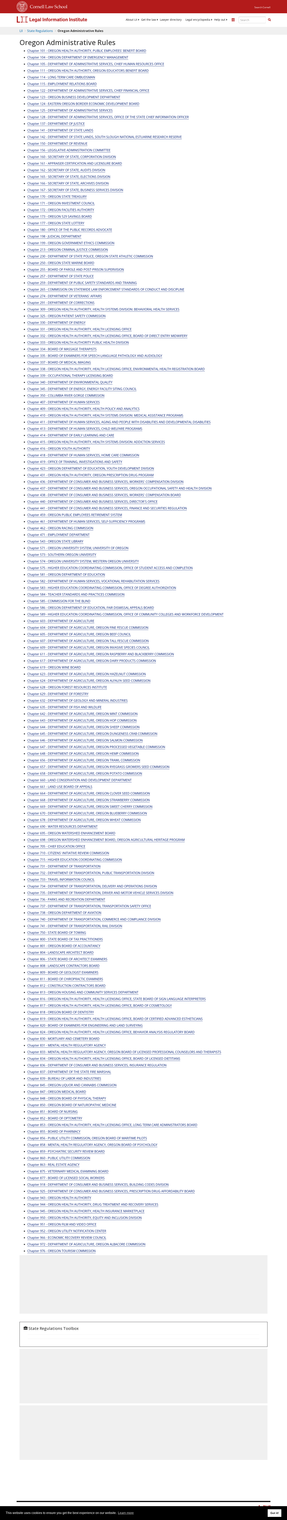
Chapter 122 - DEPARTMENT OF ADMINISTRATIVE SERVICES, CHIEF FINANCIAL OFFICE (88, 90)
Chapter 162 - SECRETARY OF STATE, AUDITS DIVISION (66, 170)
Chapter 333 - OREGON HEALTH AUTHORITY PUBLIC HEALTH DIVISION (78, 342)
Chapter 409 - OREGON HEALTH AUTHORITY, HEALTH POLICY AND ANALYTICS (83, 409)
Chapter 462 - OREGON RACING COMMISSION (60, 528)
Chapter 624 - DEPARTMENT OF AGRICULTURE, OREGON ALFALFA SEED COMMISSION (89, 680)
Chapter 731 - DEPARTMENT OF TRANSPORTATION (64, 866)
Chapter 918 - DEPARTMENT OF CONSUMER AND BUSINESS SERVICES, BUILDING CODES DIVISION (98, 1184)
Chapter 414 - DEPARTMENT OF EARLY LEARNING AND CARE (70, 435)
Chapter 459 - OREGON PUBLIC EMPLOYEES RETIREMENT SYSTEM (74, 515)
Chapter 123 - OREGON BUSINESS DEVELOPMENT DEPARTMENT (73, 97)
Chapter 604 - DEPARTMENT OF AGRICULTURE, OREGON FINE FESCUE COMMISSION (87, 627)
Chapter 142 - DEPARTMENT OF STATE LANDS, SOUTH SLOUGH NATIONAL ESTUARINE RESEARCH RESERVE (104, 137)
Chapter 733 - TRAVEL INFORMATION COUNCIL (60, 879)
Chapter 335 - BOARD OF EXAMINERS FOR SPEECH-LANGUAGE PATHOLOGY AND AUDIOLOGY (94, 356)
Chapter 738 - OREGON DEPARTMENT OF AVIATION (64, 913)
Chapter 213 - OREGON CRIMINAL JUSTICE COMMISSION (67, 249)
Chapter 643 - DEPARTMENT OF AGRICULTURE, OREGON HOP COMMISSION (82, 720)
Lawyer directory (171, 19)
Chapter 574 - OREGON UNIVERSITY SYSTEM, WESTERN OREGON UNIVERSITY (83, 561)
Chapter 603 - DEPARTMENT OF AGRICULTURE (60, 621)
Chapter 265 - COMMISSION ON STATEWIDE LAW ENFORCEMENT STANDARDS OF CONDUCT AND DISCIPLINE (105, 289)
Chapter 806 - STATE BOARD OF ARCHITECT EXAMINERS (67, 959)
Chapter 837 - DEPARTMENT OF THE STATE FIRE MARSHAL (69, 1072)
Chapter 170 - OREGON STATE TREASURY (57, 196)
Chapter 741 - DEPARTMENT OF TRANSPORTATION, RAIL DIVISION (74, 926)
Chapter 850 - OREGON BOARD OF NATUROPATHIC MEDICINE (71, 1105)
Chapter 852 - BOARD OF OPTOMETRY (54, 1118)
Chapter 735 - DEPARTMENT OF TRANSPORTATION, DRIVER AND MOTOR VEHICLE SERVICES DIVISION (100, 893)
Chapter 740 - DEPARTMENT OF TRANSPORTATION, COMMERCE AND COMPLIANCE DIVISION (94, 919)
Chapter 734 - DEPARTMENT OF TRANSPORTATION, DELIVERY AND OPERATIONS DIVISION (92, 886)
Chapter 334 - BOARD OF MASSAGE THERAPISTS (62, 349)
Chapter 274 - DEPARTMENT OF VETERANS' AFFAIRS (64, 296)
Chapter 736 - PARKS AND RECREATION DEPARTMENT (66, 899)
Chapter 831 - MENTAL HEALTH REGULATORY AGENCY (66, 1045)
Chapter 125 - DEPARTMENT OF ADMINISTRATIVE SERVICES (70, 110)
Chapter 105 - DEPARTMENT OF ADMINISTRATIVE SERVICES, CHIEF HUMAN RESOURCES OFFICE (95, 64)
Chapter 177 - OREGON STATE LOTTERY (55, 223)
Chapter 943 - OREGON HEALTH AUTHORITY (59, 1198)
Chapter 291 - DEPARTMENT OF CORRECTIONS (60, 303)
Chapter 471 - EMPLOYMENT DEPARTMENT (58, 535)
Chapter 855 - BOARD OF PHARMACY (53, 1131)
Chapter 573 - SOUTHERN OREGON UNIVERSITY (61, 554)
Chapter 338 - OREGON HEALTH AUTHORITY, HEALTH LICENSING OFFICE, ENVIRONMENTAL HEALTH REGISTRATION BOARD (116, 369)
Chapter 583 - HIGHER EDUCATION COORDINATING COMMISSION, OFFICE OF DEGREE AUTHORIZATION (101, 588)
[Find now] (269, 20)
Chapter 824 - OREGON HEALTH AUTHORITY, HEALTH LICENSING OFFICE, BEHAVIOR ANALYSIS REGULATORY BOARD (111, 1032)
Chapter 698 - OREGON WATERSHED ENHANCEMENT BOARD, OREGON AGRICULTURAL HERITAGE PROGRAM (106, 840)
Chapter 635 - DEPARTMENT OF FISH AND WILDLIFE (64, 707)
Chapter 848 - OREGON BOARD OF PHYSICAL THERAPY (66, 1098)
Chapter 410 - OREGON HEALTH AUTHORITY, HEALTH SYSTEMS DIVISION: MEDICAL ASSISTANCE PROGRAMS (105, 415)
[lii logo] (60, 19)
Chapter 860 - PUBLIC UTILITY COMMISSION (58, 1158)
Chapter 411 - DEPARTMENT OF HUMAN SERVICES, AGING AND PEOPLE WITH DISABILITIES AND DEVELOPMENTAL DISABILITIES (119, 422)
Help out (219, 19)
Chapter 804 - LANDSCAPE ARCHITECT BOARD (60, 952)
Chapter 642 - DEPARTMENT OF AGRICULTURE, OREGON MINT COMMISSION (82, 714)
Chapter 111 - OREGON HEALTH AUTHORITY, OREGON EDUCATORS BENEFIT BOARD (88, 70)
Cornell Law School (47, 6)
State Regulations (40, 31)
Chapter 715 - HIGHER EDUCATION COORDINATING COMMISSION (74, 860)
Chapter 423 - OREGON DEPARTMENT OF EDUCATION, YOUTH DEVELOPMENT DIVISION (90, 468)
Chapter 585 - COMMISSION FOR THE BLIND (58, 601)
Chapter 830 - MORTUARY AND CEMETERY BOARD (63, 1039)
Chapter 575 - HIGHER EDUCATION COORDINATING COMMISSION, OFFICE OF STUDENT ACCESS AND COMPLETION (110, 568)
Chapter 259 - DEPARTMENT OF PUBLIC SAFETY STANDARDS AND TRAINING (82, 283)
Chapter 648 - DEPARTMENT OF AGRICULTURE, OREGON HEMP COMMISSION (83, 753)
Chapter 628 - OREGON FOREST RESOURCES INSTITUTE (67, 687)
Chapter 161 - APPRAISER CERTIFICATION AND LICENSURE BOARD (74, 163)
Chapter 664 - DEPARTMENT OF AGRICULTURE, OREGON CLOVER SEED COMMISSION (88, 793)
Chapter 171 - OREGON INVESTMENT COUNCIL (61, 203)
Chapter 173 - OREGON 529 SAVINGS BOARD (59, 216)
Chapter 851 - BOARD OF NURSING (52, 1111)
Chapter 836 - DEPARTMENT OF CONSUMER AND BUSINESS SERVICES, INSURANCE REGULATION (97, 1065)
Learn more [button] (126, 1513)
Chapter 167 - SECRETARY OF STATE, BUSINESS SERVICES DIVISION (75, 190)
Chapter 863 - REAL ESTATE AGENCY (53, 1165)
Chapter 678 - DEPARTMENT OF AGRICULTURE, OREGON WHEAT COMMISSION (84, 820)
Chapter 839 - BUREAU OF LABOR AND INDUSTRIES (64, 1078)
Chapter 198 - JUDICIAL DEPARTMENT (54, 236)
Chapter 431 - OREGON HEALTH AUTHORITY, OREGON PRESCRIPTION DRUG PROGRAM (90, 475)
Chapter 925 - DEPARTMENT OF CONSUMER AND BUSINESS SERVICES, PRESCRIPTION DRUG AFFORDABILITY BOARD (111, 1191)
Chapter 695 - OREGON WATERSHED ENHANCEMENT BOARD (71, 833)
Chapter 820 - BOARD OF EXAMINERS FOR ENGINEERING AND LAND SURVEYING (85, 1025)
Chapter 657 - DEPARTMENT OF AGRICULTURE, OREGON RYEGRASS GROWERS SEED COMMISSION (98, 767)
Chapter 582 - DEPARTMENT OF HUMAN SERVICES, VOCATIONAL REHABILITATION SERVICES (93, 581)
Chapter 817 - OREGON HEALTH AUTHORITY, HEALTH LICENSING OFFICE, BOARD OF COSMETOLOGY (99, 1005)
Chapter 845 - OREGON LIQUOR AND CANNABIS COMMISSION (72, 1085)
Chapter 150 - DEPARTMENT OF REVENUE (57, 143)
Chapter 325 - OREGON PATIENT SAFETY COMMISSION (66, 316)
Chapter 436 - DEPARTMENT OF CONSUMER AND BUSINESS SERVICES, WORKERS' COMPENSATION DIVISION (105, 482)
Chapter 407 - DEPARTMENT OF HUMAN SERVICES (63, 402)
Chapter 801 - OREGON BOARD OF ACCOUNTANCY (63, 946)
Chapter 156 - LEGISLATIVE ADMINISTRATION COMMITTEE (69, 150)
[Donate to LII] (233, 20)
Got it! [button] (274, 1513)
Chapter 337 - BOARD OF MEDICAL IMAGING (59, 362)
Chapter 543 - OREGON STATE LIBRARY (55, 541)
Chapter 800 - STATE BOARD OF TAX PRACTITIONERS (65, 939)
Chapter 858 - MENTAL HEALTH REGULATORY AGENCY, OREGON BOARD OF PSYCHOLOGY (92, 1145)
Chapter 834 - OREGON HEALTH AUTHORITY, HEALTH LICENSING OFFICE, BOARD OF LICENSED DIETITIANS (103, 1058)
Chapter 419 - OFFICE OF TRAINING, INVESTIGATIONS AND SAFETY (74, 462)
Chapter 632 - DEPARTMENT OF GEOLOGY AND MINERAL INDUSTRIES (77, 700)
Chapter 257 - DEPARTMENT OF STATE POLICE (60, 276)
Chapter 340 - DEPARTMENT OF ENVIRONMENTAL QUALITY (69, 382)
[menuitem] (131, 20)
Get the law (148, 19)
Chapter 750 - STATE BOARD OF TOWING (56, 932)
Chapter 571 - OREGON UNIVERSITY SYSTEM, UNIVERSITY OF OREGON (77, 548)
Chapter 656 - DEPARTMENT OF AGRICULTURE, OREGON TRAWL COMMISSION (83, 760)
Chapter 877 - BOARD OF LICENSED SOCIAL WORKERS (66, 1178)
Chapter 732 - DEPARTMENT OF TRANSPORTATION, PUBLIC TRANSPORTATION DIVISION (90, 873)
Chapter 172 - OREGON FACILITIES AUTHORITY (60, 210)
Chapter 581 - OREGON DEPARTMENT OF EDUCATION (66, 574)
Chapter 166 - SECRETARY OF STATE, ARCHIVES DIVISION (68, 183)
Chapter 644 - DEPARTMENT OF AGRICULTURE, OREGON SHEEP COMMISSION (83, 727)
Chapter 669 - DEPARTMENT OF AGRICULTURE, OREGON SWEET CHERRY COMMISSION (89, 806)
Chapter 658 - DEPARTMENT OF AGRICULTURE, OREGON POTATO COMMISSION (84, 773)
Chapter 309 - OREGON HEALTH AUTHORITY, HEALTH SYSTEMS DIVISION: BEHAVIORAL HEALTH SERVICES (103, 309)
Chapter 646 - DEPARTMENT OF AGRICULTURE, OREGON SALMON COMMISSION (85, 740)
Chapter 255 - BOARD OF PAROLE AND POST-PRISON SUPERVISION (75, 269)
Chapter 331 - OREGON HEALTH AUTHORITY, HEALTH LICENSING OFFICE (79, 329)
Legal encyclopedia (197, 19)
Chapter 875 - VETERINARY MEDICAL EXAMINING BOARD (68, 1171)
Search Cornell (262, 7)
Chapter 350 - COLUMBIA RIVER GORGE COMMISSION (65, 395)
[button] (269, 19)
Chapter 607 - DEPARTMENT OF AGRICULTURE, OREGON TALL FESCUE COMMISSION (88, 641)
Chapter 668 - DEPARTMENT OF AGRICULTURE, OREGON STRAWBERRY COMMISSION (88, 800)
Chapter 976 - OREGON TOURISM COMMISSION (61, 1251)
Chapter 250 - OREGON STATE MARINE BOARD (60, 263)
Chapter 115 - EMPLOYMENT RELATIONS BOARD (62, 84)
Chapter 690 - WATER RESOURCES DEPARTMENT (62, 826)
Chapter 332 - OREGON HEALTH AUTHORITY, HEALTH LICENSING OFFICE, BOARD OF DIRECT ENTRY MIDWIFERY (107, 336)
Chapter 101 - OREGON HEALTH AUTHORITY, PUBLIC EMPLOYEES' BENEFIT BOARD (86, 51)
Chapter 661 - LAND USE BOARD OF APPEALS (59, 787)
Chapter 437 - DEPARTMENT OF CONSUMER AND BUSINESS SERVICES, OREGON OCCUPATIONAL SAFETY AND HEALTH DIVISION (119, 488)
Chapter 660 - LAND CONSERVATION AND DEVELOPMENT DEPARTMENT (79, 780)
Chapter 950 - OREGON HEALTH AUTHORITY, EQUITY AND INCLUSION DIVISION (84, 1218)
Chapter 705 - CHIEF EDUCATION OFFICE (56, 846)
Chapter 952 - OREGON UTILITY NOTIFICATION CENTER (66, 1231)
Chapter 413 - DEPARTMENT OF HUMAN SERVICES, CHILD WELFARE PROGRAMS (84, 429)
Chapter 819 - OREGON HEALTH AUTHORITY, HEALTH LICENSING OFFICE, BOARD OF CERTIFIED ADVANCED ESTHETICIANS (115, 1019)
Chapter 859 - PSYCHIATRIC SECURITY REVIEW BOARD (66, 1151)
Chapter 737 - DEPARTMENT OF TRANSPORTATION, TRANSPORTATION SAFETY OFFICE (89, 906)
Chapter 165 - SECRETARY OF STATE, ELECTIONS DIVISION (68, 177)
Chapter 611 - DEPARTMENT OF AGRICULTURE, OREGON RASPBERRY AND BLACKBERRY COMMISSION (100, 654)
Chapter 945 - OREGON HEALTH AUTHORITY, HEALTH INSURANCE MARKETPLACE (85, 1211)
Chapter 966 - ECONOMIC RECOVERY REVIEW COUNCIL (66, 1237)
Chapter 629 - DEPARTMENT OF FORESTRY (57, 694)
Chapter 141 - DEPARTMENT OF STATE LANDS (60, 130)
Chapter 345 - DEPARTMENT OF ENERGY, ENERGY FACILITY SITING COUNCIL (81, 389)
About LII (131, 19)
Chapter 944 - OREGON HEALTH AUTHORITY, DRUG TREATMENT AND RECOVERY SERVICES (92, 1204)
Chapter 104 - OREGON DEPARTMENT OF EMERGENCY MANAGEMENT (77, 57)
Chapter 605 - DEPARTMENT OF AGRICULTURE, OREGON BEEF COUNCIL (79, 634)
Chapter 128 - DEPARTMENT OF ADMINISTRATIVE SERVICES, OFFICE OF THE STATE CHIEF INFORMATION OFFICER (108, 117)
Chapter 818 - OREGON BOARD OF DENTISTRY (60, 1012)
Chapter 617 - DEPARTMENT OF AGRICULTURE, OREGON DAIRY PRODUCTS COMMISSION (91, 661)
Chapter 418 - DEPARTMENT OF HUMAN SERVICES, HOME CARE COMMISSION (83, 455)
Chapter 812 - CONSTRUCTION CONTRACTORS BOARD (66, 985)
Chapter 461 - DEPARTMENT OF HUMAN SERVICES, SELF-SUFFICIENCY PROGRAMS (86, 521)
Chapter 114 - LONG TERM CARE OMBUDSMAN (61, 77)
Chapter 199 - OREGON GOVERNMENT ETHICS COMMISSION (70, 243)
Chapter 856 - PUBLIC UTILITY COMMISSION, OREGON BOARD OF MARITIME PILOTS (87, 1138)
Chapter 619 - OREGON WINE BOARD (54, 667)
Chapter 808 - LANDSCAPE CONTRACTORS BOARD (63, 966)
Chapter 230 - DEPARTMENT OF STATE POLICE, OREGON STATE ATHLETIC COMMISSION (90, 256)
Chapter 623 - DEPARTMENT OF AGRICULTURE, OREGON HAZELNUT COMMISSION (86, 674)
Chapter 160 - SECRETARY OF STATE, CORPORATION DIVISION (71, 157)
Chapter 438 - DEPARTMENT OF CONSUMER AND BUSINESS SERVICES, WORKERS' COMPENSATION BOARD (104, 495)
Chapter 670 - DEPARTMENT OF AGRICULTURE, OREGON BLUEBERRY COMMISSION (87, 813)
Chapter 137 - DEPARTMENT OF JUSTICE (56, 123)
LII (21, 31)
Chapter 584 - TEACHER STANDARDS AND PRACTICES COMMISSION (76, 594)
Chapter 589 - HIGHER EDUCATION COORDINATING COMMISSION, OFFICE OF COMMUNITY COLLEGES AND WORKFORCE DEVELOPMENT (125, 614)
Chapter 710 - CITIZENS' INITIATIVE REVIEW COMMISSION (68, 853)
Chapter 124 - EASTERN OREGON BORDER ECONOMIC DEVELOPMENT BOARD (83, 104)
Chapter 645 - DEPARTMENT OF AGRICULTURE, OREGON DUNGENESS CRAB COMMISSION (92, 734)
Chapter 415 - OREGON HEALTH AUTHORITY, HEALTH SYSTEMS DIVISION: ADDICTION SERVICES (96, 442)
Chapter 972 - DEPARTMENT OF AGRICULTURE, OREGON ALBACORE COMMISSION (86, 1244)
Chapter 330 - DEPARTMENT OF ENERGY (56, 322)
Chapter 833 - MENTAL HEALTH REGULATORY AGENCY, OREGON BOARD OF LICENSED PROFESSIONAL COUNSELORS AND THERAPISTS (124, 1052)
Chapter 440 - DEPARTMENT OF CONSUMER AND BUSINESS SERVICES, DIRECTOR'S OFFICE (92, 501)
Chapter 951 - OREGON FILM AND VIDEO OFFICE (61, 1224)
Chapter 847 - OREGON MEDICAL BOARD (56, 1092)
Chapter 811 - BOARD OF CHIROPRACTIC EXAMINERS (65, 979)
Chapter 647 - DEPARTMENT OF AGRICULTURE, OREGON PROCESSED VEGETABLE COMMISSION (96, 747)
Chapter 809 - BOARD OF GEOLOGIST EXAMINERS (62, 972)
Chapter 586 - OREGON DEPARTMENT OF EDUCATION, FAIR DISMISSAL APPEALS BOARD (90, 608)
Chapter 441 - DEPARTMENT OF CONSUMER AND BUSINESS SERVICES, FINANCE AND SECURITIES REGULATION (107, 508)
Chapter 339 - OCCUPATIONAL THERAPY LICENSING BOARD (70, 375)
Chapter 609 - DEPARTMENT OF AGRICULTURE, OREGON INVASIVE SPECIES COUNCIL (88, 647)
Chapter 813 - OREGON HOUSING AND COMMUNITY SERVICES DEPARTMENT (82, 992)
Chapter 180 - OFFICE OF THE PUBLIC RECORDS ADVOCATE (69, 230)
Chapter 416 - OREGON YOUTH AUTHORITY (58, 448)
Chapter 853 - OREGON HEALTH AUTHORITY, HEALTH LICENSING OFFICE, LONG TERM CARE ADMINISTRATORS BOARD (112, 1125)
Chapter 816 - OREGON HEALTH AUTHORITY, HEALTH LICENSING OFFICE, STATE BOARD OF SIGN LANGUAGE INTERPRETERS (116, 999)
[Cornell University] (22, 6)
